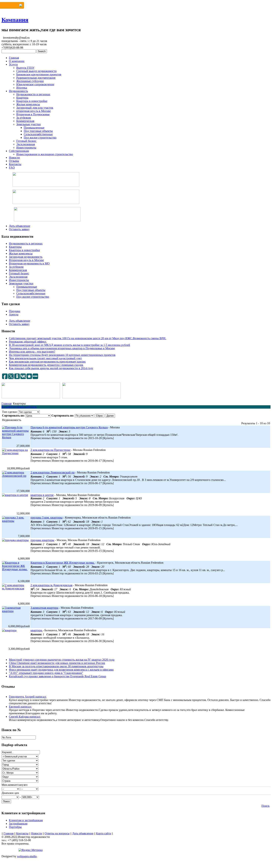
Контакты (15, 164)
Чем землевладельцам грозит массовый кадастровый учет (45, 358)
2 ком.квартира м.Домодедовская (51, 585)
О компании (16, 61)
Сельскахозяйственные (38, 134)
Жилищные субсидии (30, 81)
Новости (14, 157)
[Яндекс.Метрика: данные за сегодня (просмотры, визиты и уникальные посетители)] (31, 850)
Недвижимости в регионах (33, 94)
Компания (14, 19)
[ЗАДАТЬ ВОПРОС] (12, 5)
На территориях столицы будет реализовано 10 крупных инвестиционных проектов (62, 354)
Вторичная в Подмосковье (33, 114)
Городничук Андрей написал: (27, 696)
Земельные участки (28, 124)
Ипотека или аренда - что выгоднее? (32, 351)
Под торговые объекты (38, 131)
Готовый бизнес (26, 140)
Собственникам (19, 150)
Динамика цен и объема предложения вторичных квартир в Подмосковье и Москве (62, 348)
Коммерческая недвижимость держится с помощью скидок (46, 364)
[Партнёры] (45, 179)
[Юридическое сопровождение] (45, 197)
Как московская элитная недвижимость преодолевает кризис (47, 361)
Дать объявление (19, 225)
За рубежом (23, 117)
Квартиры (15, 246)
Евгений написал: (20, 706)
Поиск (32, 406)
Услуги (13, 64)
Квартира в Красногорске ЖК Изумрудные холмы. (63, 562)
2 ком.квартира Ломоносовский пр (53, 472)
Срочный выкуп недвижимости (36, 71)
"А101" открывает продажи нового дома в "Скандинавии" (46, 673)
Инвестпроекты (26, 147)
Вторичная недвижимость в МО (29, 263)
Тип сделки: (9, 411)
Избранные (21, 406)
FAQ (12, 167)
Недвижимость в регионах (26, 243)
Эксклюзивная (25, 144)
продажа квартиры (42, 540)
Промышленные (34, 127)
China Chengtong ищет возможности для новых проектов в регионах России (57, 663)
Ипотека (21, 87)
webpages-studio (27, 856)
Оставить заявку (19, 229)
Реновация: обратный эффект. (28, 341)
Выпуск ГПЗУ (25, 67)
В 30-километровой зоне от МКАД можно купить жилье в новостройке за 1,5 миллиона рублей (69, 345)
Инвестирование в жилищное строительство (44, 154)
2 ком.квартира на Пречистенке (50, 449)
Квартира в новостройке (31, 101)
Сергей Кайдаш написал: (25, 716)
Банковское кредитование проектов (38, 74)
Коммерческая (25, 121)
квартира (37, 630)
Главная (14, 57)
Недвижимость (18, 91)
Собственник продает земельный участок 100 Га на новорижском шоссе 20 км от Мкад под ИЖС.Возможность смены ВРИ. (87, 338)
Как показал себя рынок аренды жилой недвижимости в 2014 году (51, 368)
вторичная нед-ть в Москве (33, 111)
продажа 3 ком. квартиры (47, 517)
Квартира (22, 97)
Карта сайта (103, 833)
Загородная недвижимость (25, 256)
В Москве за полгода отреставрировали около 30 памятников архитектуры (56, 666)
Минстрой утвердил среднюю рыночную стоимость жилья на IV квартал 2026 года (61, 659)
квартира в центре (42, 495)
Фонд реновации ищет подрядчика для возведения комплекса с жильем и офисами (61, 669)
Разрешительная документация (35, 77)
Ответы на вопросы (57, 833)
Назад (5, 406)
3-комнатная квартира (44, 607)
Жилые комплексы (28, 104)
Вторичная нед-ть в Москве (26, 260)
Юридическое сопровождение (35, 84)
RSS (11, 406)
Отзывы (14, 160)
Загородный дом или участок (34, 107)
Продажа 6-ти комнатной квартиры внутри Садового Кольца (69, 427)
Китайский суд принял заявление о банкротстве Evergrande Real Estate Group (57, 676)
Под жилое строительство (40, 137)
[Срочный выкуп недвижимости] (47, 214)
